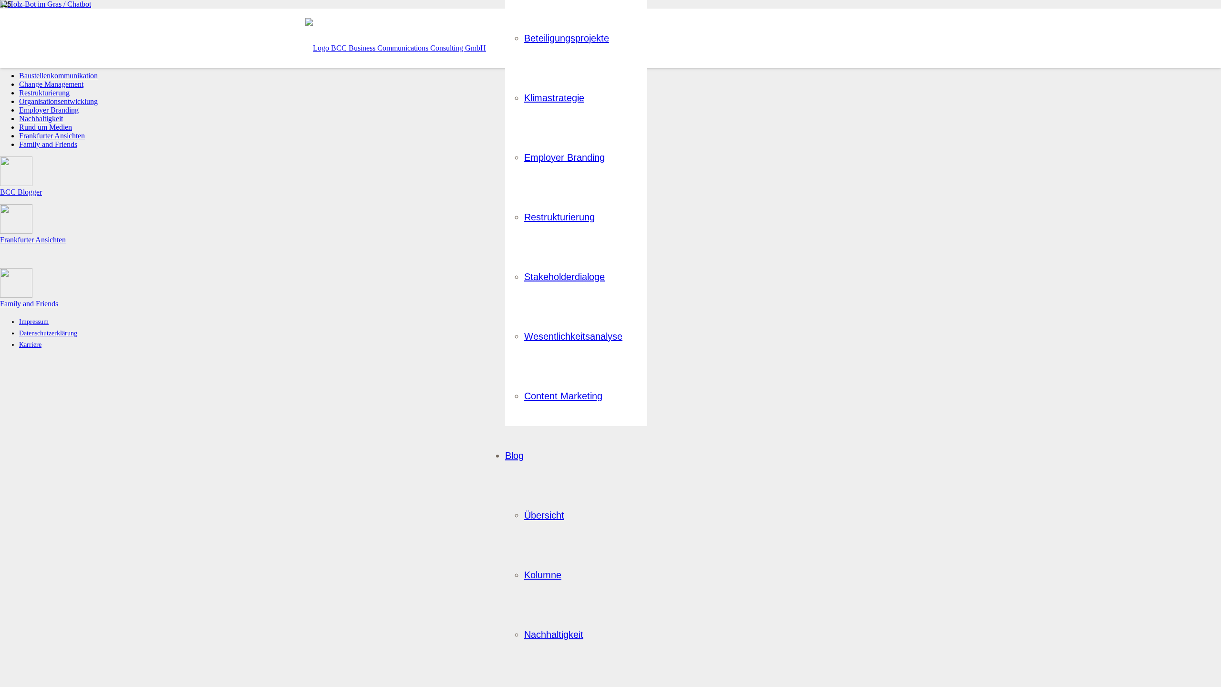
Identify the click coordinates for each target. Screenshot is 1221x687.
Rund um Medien (45, 127)
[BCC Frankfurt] (395, 48)
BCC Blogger (21, 192)
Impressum (34, 321)
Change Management (51, 84)
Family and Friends (48, 144)
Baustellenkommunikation (58, 76)
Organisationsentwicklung (58, 101)
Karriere (30, 344)
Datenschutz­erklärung (48, 333)
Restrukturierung (44, 93)
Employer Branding (49, 110)
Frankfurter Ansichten (52, 136)
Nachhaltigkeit (41, 118)
